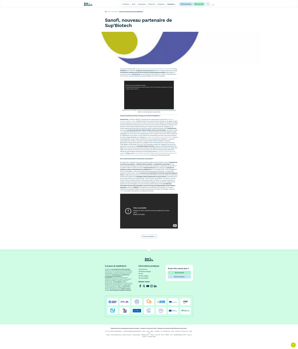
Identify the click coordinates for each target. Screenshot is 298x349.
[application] (149, 95)
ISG (106, 331)
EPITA (172, 331)
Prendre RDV (199, 4)
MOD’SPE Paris (166, 331)
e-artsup (152, 334)
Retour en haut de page (293, 344)
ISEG (148, 331)
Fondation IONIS (152, 336)
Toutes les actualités (148, 236)
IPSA (149, 333)
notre (130, 132)
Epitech (108, 334)
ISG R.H (144, 331)
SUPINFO (167, 334)
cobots (122, 191)
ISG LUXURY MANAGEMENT (115, 331)
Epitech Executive (127, 334)
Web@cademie (145, 334)
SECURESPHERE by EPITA (180, 334)
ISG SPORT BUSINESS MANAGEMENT (132, 331)
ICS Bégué (157, 331)
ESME (190, 331)
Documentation (187, 4)
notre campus (159, 167)
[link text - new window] (140, 286)
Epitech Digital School (116, 334)
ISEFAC (152, 331)
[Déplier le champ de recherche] (208, 4)
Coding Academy (136, 334)
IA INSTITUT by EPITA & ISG (181, 331)
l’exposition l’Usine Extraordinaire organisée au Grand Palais (156, 69)
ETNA (162, 334)
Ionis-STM (157, 334)
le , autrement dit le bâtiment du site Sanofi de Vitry (156, 137)
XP (161, 331)
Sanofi (157, 70)
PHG (171, 334)
